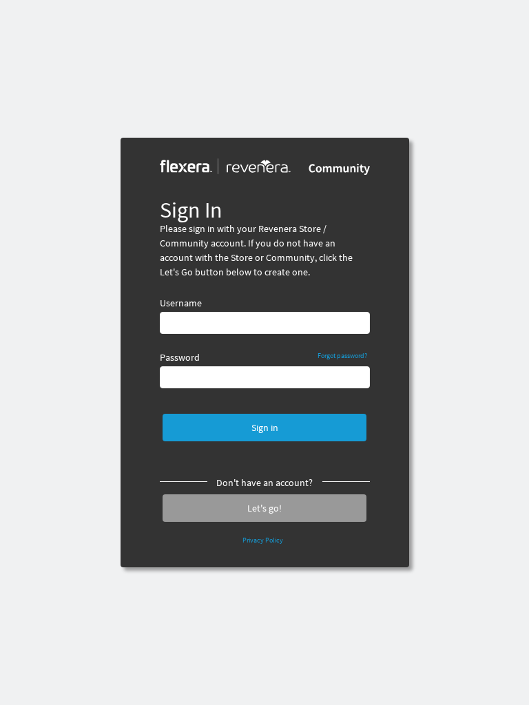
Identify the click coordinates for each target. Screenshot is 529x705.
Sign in (264, 427)
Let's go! (264, 508)
